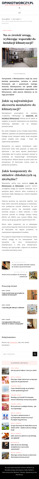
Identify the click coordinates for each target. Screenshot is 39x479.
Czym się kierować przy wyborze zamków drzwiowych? (13, 294)
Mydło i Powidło (16, 377)
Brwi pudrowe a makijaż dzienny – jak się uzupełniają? (23, 407)
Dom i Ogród (7, 30)
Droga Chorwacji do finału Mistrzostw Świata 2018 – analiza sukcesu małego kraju (24, 428)
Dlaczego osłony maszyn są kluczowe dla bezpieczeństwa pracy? (23, 456)
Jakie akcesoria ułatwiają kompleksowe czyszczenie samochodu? (20, 447)
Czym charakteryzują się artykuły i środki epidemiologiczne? (23, 389)
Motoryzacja (15, 442)
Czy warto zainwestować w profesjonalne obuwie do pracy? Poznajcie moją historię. (22, 417)
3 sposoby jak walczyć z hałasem (13, 307)
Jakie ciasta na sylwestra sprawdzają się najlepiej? (23, 437)
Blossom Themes (19, 472)
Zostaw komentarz (19, 73)
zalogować (13, 342)
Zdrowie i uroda (16, 386)
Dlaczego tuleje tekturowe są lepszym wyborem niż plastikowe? (24, 380)
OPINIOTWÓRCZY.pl (27, 467)
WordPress (19, 474)
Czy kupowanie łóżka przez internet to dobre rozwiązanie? (12, 323)
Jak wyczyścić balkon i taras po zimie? (24, 370)
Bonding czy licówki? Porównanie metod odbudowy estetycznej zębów (24, 398)
